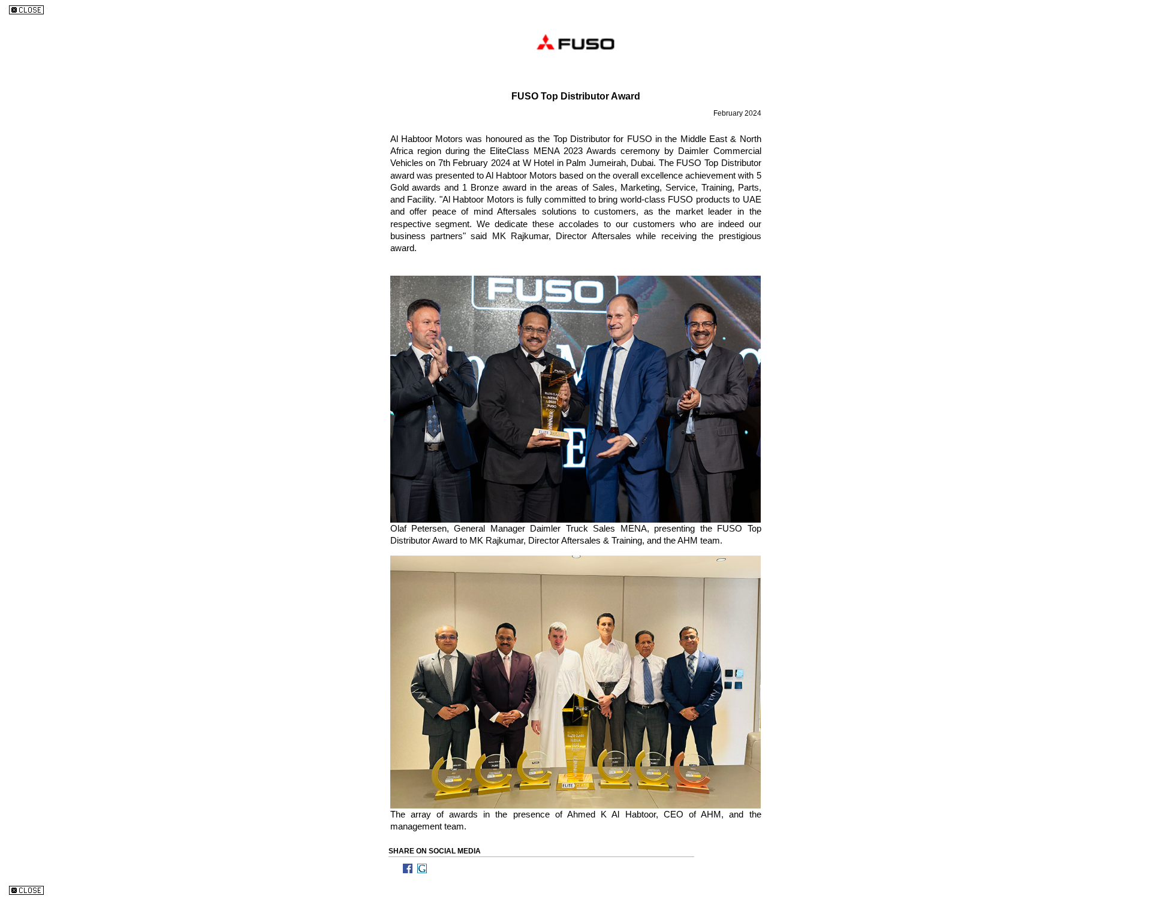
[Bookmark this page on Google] (424, 868)
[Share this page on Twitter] (395, 868)
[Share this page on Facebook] (410, 868)
